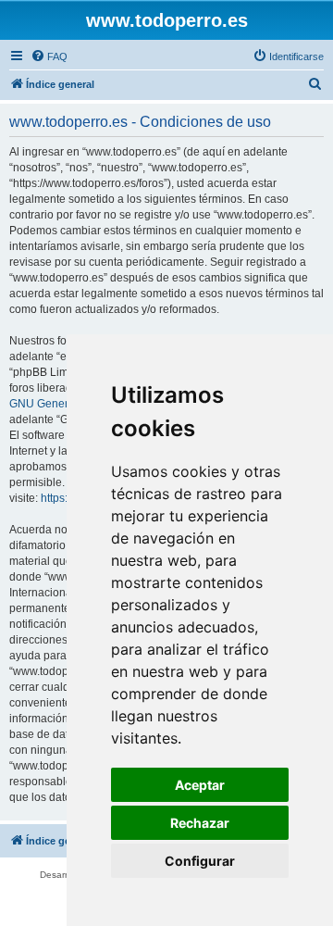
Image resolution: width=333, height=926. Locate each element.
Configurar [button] (200, 861)
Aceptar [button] (200, 785)
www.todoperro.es (167, 20)
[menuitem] (49, 56)
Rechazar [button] (199, 823)
